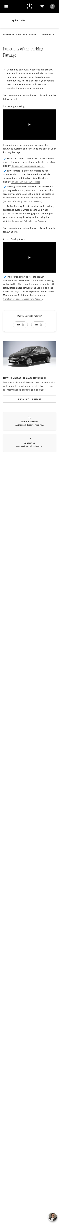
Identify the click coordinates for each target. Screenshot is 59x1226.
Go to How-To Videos (29, 399)
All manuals (8, 34)
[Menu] (6, 6)
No (36, 324)
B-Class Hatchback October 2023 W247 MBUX (28, 34)
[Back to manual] (7, 20)
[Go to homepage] (29, 6)
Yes (19, 324)
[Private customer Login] (52, 6)
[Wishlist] (42, 6)
